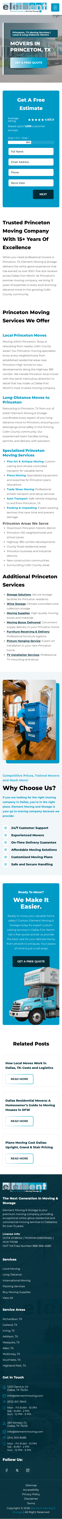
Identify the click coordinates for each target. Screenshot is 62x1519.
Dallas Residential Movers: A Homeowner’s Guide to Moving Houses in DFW (30, 1105)
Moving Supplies (18, 613)
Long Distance (12, 1274)
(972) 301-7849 (16, 1401)
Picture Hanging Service (24, 641)
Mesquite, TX (11, 1342)
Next (43, 194)
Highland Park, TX (14, 1365)
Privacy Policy (31, 1494)
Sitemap (31, 1485)
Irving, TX (9, 1330)
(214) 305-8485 (16, 1437)
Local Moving (11, 1268)
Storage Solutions (19, 594)
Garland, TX (10, 1324)
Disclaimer (31, 1498)
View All (8, 1297)
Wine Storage (16, 603)
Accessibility (31, 1489)
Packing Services (14, 1286)
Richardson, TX (12, 1319)
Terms (31, 1503)
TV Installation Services (23, 654)
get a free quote (31, 961)
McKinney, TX (11, 1354)
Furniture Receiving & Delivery (28, 631)
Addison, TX (10, 1336)
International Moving (16, 1280)
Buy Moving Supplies (17, 1292)
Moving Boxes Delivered (24, 622)
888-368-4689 (42, 1245)
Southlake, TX (12, 1359)
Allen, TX (8, 1348)
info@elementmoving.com (25, 1395)
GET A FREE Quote (28, 62)
